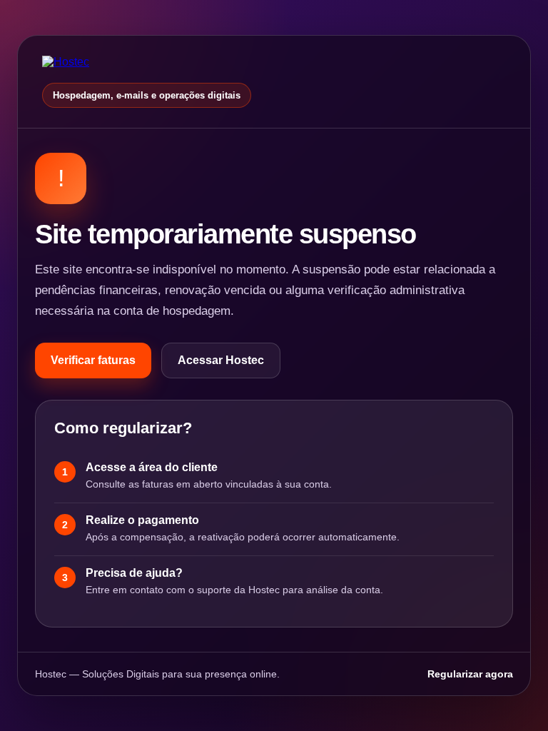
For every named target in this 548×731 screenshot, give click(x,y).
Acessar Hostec (221, 360)
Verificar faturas (93, 360)
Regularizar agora (470, 674)
